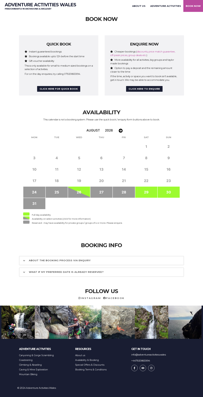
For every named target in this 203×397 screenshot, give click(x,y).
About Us (138, 5)
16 (169, 169)
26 (79, 192)
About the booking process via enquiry (56, 261)
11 (57, 169)
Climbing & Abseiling (30, 364)
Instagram (91, 298)
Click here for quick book (59, 88)
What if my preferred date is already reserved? (63, 272)
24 (34, 192)
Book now (193, 5)
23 (168, 181)
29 (146, 192)
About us (80, 355)
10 (34, 169)
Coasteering (26, 360)
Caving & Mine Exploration (33, 369)
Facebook (115, 298)
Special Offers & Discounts (89, 364)
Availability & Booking (87, 360)
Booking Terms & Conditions (91, 369)
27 (101, 192)
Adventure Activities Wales (40, 6)
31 (34, 204)
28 (124, 192)
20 (101, 181)
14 (124, 169)
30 (168, 192)
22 (146, 181)
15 (146, 169)
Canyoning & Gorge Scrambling (36, 355)
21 (124, 181)
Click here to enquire (144, 88)
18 (57, 181)
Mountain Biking (28, 374)
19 (79, 181)
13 (101, 169)
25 (57, 192)
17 (34, 181)
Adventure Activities (165, 5)
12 (79, 169)
